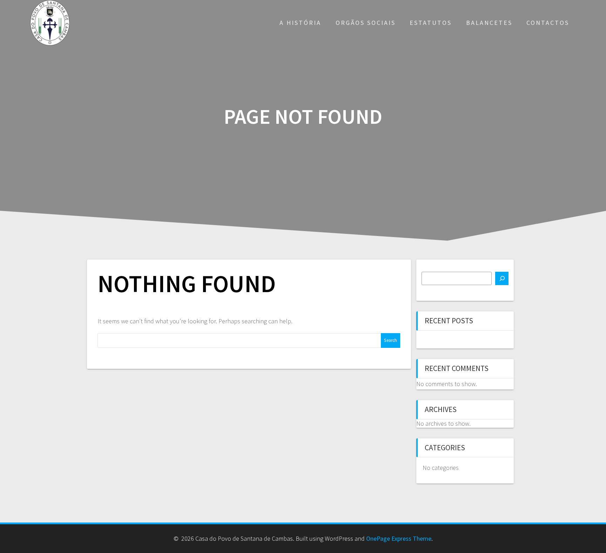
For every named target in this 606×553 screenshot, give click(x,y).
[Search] (502, 278)
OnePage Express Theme (398, 538)
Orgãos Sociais (366, 23)
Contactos (547, 23)
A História (300, 23)
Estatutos (431, 23)
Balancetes (489, 23)
